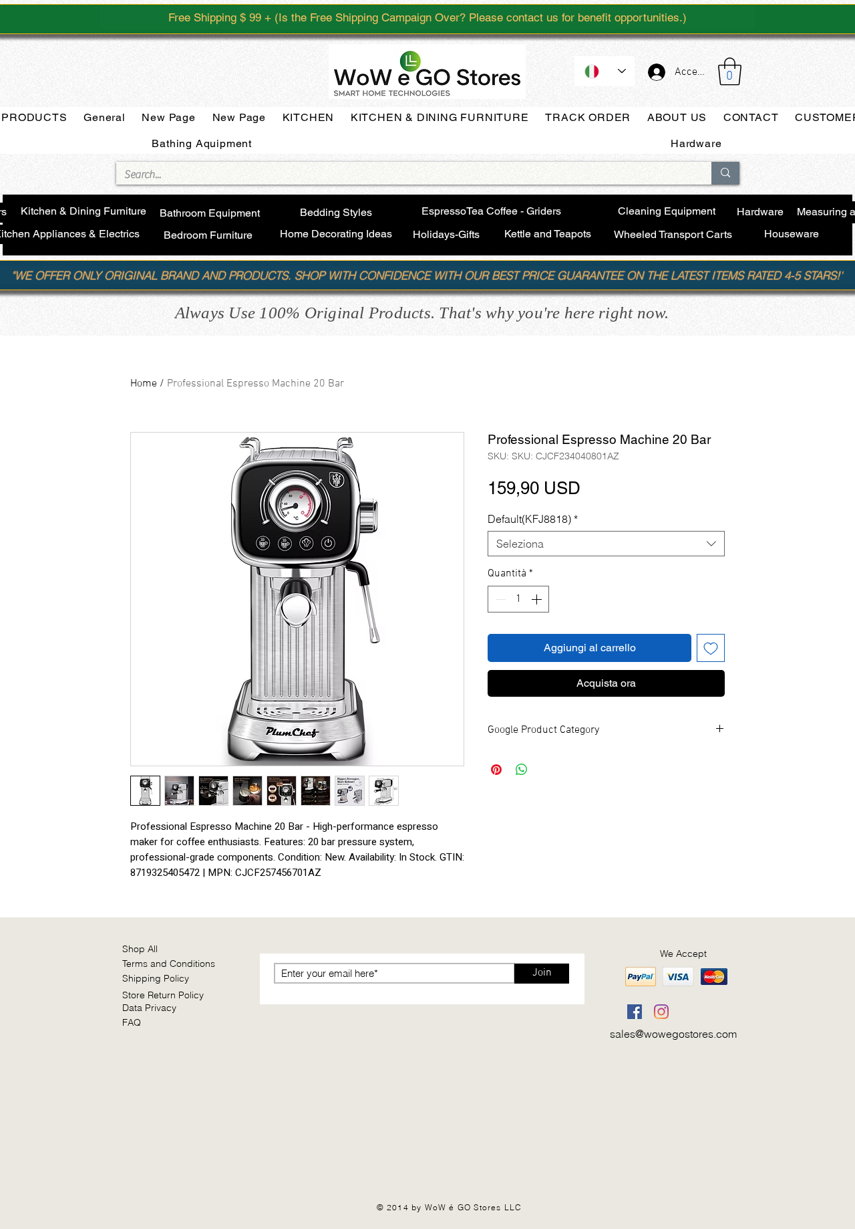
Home (143, 383)
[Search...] (725, 173)
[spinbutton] (518, 599)
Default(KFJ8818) (533, 519)
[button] (729, 72)
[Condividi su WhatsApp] (522, 770)
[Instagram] (661, 1011)
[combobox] (606, 543)
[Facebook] (634, 1011)
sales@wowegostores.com (673, 1033)
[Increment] (537, 599)
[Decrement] (499, 599)
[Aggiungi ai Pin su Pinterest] (496, 770)
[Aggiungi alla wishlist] (711, 648)
